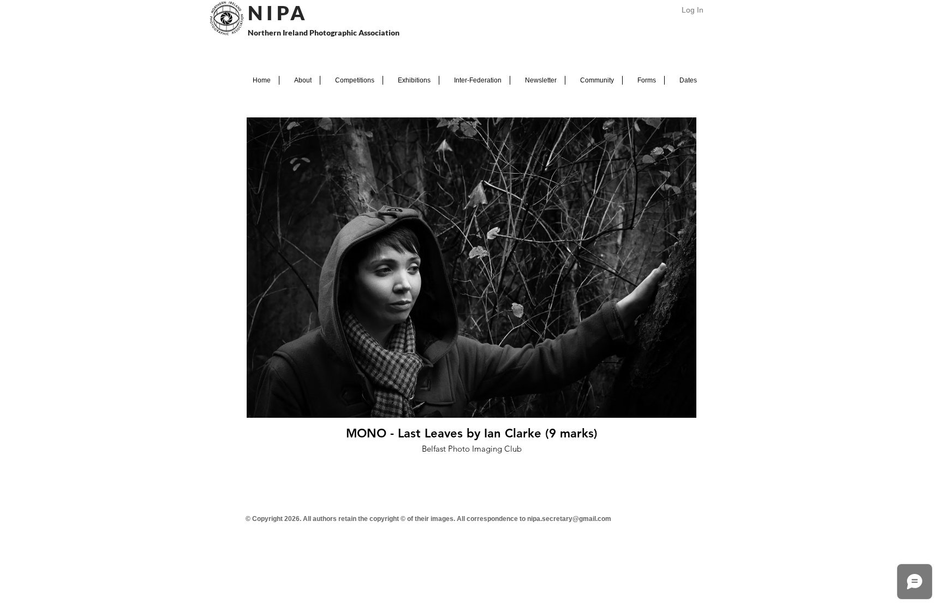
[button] (299, 80)
